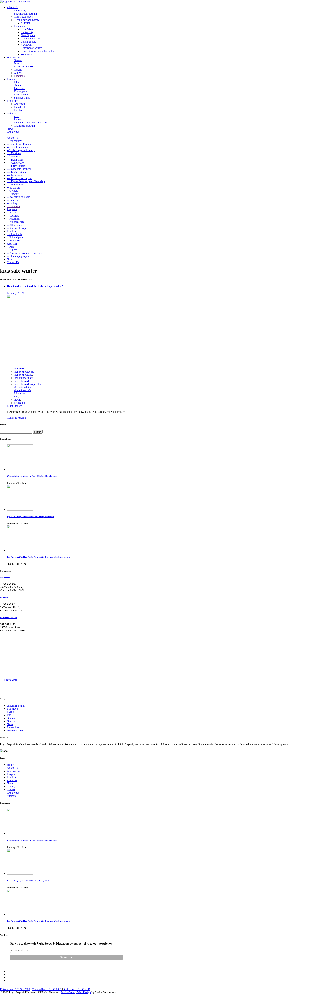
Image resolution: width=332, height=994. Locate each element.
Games (11, 718)
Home (10, 764)
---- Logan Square (16, 172)
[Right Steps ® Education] (15, 1)
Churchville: (5, 577)
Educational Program (25, 13)
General (11, 721)
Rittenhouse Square (31, 47)
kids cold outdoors (24, 371)
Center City (27, 32)
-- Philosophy (14, 140)
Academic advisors (24, 66)
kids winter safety (23, 390)
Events (10, 711)
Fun (16, 396)
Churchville (20, 103)
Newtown (26, 44)
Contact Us (13, 131)
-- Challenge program (18, 256)
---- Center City (15, 162)
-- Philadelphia (15, 237)
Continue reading (16, 417)
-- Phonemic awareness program (24, 252)
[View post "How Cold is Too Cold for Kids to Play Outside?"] (66, 365)
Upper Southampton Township (37, 50)
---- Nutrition (14, 153)
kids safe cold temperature (28, 384)
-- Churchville (14, 234)
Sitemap (11, 795)
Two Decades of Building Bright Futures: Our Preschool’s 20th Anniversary (38, 557)
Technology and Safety (26, 19)
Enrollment (13, 100)
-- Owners (12, 190)
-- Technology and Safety (21, 150)
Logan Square (28, 41)
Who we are (13, 57)
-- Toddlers (13, 215)
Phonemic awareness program (30, 122)
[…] (129, 411)
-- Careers (12, 200)
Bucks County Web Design (76, 992)
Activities (12, 113)
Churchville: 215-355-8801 (47, 989)
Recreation (20, 402)
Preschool (19, 88)
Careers (18, 69)
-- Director (12, 193)
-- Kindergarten (15, 221)
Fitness (17, 119)
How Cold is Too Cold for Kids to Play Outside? (35, 286)
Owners (18, 60)
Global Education (23, 16)
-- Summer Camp (16, 228)
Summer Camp (22, 97)
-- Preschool (13, 218)
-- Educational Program (19, 144)
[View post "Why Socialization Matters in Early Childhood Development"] (20, 469)
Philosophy (20, 10)
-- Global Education (18, 147)
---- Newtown (14, 175)
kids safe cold (21, 380)
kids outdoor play (23, 377)
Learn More (10, 679)
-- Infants (12, 212)
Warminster (27, 54)
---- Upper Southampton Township (26, 181)
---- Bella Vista (15, 159)
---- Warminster (15, 184)
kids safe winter (22, 387)
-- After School (15, 224)
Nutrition (26, 22)
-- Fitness (12, 249)
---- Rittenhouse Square (19, 178)
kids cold (19, 368)
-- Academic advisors (18, 196)
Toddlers (18, 85)
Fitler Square (28, 35)
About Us (12, 7)
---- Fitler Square (16, 165)
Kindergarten (21, 91)
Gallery (18, 72)
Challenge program (24, 125)
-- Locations (13, 156)
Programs (12, 78)
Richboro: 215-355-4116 (76, 989)
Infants (17, 82)
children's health (16, 705)
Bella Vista (27, 29)
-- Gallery (12, 203)
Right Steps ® (14, 405)
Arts (16, 116)
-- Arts (10, 246)
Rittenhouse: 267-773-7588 (15, 989)
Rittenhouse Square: (8, 617)
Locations (19, 26)
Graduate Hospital (31, 38)
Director (18, 63)
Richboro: (4, 597)
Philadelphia (20, 107)
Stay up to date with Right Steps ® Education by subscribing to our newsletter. (61, 943)
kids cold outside (23, 374)
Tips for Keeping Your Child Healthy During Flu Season (30, 517)
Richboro (19, 110)
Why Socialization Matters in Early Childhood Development (32, 476)
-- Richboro (13, 240)
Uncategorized (15, 730)
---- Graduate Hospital (19, 168)
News (10, 128)
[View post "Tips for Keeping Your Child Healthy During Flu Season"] (20, 509)
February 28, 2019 (17, 293)
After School (21, 94)
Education (19, 393)
